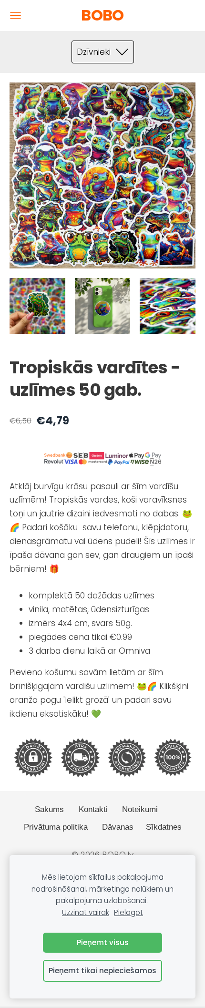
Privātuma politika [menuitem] (56, 827)
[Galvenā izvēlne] (15, 15)
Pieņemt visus (103, 942)
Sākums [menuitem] (49, 809)
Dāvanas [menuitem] (117, 827)
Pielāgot (128, 912)
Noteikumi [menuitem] (140, 809)
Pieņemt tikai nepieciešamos (102, 971)
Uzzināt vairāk (85, 912)
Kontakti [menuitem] (93, 809)
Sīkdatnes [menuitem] (164, 827)
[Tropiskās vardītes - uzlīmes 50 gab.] (37, 306)
